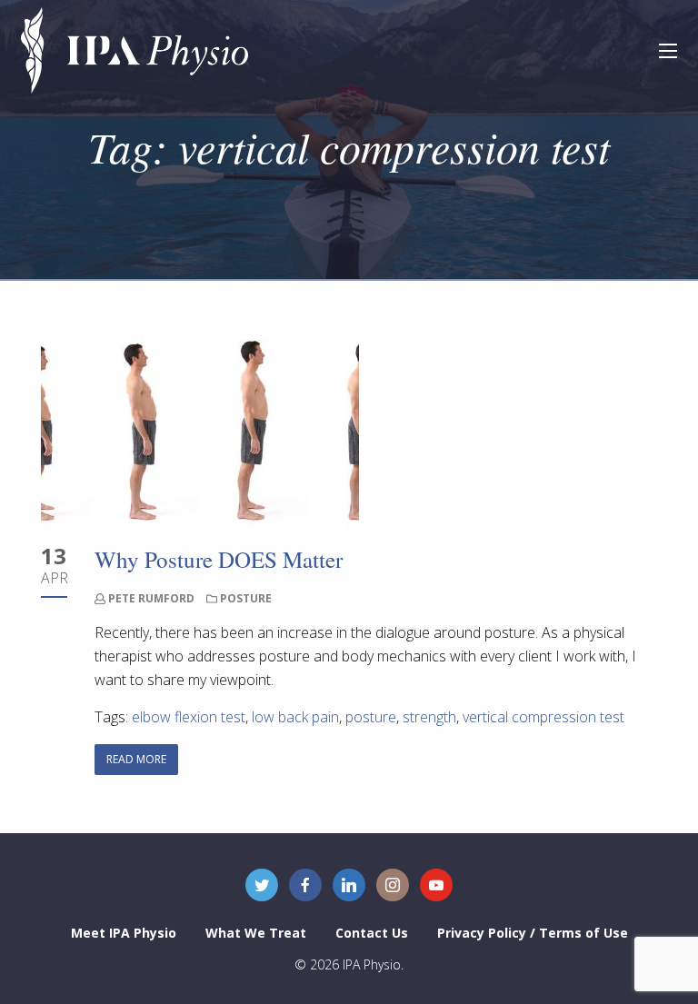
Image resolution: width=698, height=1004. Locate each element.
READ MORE (136, 759)
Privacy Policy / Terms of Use (532, 932)
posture (370, 717)
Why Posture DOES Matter (219, 559)
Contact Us (371, 932)
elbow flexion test (188, 717)
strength (429, 717)
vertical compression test (543, 717)
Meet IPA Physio (123, 932)
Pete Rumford (151, 598)
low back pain (295, 717)
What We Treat (255, 932)
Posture (246, 598)
